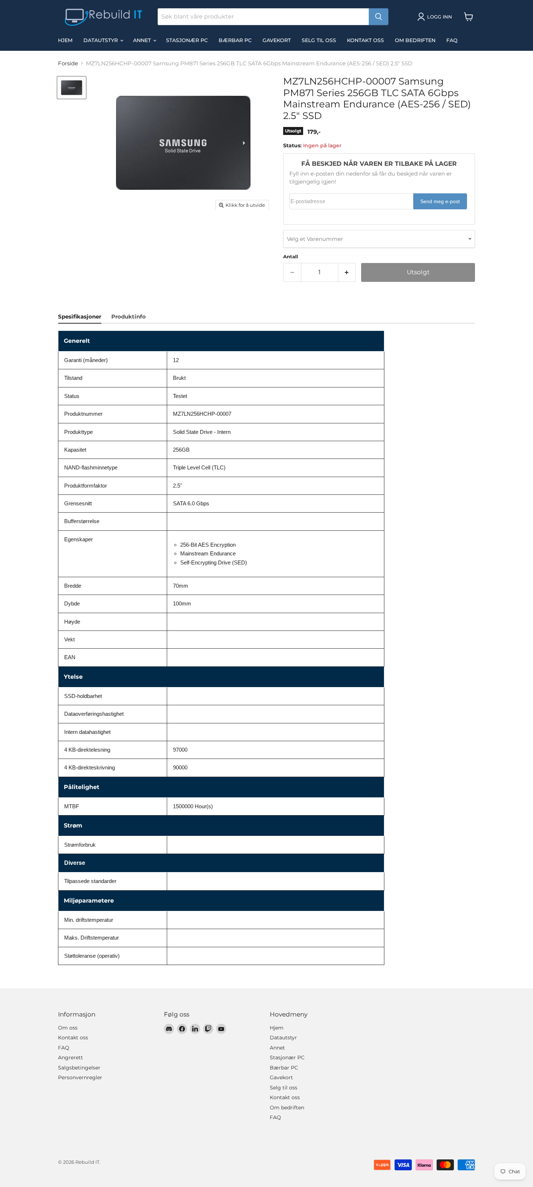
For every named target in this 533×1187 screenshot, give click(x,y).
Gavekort (277, 40)
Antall (290, 256)
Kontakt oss (365, 40)
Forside (68, 63)
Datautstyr (101, 40)
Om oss (68, 1027)
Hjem (65, 40)
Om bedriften (415, 40)
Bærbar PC (235, 40)
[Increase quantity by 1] (347, 272)
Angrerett (70, 1057)
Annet (142, 40)
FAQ (452, 40)
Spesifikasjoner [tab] (79, 316)
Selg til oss (319, 40)
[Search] (378, 16)
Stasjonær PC (187, 40)
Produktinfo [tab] (128, 316)
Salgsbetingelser (79, 1067)
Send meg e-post (440, 201)
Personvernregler (80, 1077)
